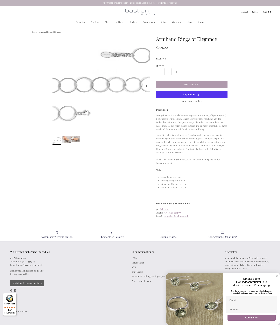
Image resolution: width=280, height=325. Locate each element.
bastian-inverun (22, 311)
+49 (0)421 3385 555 (172, 212)
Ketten (164, 22)
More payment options (192, 101)
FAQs (134, 258)
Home (34, 32)
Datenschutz (138, 262)
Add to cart (192, 84)
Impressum (137, 271)
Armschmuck (149, 22)
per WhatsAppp (18, 258)
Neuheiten (80, 22)
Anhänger (120, 22)
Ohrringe (95, 22)
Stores (201, 22)
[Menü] (14, 295)
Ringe (107, 22)
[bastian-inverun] (140, 12)
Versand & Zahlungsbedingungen (148, 276)
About (190, 22)
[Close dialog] (277, 276)
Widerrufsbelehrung (142, 281)
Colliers (133, 22)
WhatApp (164, 209)
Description (162, 109)
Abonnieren (251, 317)
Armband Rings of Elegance (50, 32)
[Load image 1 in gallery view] (101, 84)
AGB (134, 267)
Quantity (160, 65)
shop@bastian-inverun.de (176, 216)
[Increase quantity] (176, 71)
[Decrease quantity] (159, 71)
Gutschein (176, 22)
